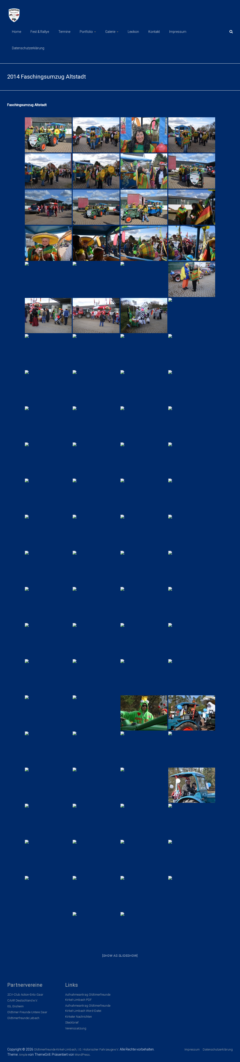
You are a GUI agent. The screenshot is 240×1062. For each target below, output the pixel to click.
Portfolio (86, 32)
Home (16, 32)
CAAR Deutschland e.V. (22, 1000)
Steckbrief (72, 1022)
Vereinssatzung (75, 1028)
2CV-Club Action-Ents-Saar (25, 994)
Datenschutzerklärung (28, 48)
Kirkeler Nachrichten (78, 1016)
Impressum (177, 32)
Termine (64, 32)
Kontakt (154, 32)
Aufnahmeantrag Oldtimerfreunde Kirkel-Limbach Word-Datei (87, 1008)
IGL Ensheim (15, 1006)
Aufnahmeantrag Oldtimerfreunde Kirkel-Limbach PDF (87, 997)
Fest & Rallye (39, 32)
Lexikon (133, 32)
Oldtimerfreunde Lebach (23, 1018)
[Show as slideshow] (120, 955)
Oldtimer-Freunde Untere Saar (27, 1012)
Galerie (110, 32)
